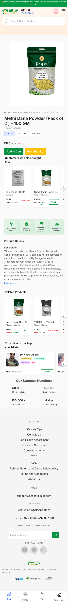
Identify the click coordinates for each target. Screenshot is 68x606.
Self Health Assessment (34, 439)
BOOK (47, 371)
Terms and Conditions (34, 473)
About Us (34, 479)
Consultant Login (34, 450)
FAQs (34, 463)
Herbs (14, 112)
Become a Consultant (34, 445)
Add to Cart (14, 151)
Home (7, 112)
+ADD (54, 202)
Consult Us (34, 434)
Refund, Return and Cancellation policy (34, 468)
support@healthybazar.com (34, 495)
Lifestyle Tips (34, 429)
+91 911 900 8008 (25, 517)
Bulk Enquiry (35, 151)
